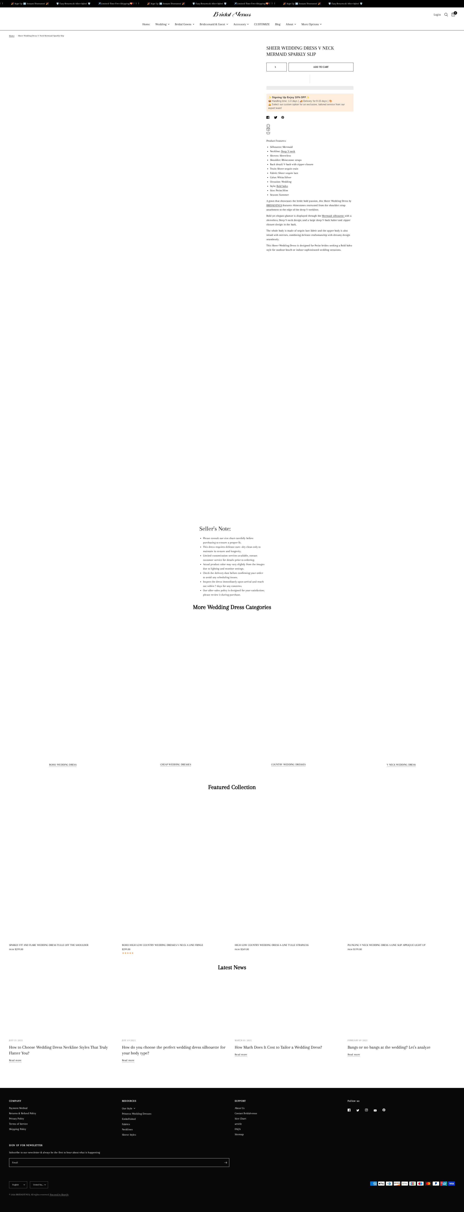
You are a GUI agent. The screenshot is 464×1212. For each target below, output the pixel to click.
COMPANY (15, 1101)
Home (146, 24)
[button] (309, 79)
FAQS (238, 1129)
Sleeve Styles (129, 1134)
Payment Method (18, 1108)
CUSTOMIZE (262, 24)
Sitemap (239, 1134)
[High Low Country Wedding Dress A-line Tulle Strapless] (288, 867)
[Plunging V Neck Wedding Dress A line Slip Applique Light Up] (401, 867)
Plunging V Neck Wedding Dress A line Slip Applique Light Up (386, 945)
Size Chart (240, 1118)
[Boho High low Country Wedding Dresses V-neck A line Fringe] (175, 867)
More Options (310, 24)
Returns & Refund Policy (22, 1113)
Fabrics (126, 1124)
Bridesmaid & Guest (212, 24)
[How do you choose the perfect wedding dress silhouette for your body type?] (175, 1005)
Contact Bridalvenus (246, 1113)
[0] (452, 14)
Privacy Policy (16, 1118)
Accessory (239, 24)
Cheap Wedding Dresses (175, 764)
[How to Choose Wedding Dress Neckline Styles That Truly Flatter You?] (63, 1005)
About (289, 24)
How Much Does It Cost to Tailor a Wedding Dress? (278, 1047)
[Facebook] (352, 1110)
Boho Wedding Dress (62, 764)
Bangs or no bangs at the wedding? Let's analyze (389, 1047)
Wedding (161, 24)
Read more (15, 1060)
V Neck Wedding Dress (401, 764)
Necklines (127, 1129)
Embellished (129, 1118)
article (238, 1123)
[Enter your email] (225, 1162)
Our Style (127, 1108)
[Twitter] (360, 1110)
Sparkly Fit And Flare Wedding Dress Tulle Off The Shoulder (48, 945)
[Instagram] (369, 1110)
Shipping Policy (17, 1129)
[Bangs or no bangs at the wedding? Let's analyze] (401, 1005)
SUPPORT (240, 1101)
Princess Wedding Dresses (137, 1113)
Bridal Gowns (183, 24)
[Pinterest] (386, 1110)
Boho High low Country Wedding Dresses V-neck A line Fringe (162, 945)
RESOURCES (129, 1101)
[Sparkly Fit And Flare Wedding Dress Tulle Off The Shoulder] (63, 867)
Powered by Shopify (59, 1194)
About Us (240, 1108)
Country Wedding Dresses (288, 764)
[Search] (446, 14)
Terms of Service (18, 1123)
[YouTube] (378, 1110)
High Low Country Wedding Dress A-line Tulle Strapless (271, 945)
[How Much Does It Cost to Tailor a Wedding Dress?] (288, 1005)
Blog (278, 24)
